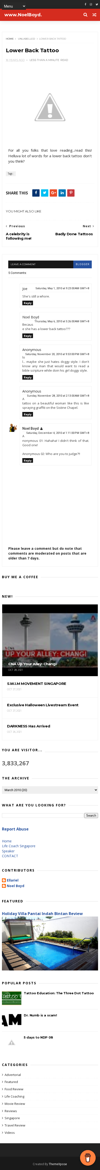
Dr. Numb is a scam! (40, 1015)
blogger (82, 264)
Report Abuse (15, 829)
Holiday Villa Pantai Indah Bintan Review (42, 913)
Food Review (14, 1089)
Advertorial (13, 1075)
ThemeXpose (58, 1164)
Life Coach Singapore (18, 846)
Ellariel (12, 880)
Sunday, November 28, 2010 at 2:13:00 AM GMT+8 (58, 395)
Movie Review (15, 1103)
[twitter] (97, 4)
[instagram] (91, 4)
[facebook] (85, 4)
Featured (11, 1082)
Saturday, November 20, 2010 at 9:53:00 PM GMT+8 (57, 354)
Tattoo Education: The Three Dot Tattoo (59, 993)
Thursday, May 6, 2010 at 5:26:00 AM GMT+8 (61, 321)
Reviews (11, 1111)
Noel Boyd (30, 428)
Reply (28, 303)
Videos (10, 1132)
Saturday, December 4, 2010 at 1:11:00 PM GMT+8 (57, 433)
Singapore (12, 1118)
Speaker (8, 851)
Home (10, 38)
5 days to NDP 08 (38, 1037)
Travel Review (15, 1125)
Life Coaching (14, 1096)
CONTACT (10, 856)
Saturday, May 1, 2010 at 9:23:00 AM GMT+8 (62, 288)
